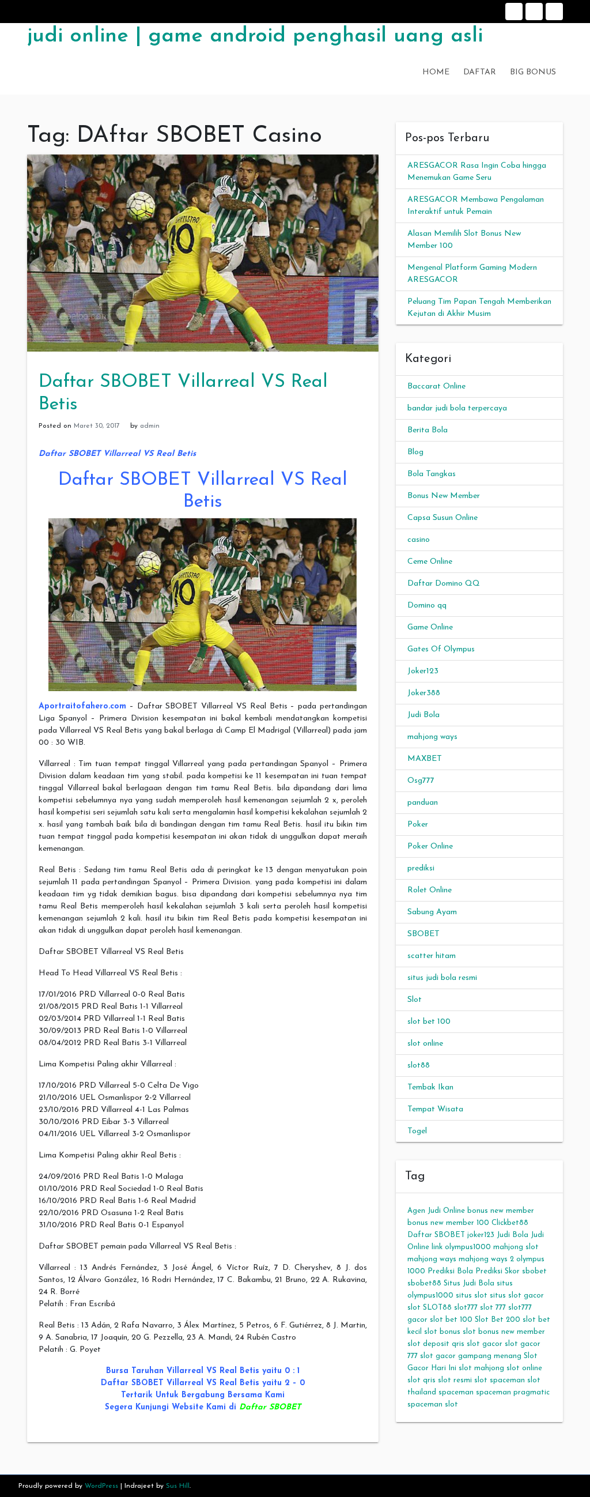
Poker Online (430, 846)
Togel (417, 1131)
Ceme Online (429, 561)
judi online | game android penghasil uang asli (255, 36)
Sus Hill (178, 1486)
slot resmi (455, 1380)
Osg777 (420, 780)
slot (414, 1307)
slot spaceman (499, 1380)
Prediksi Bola (450, 1271)
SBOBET (423, 934)
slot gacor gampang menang (470, 1356)
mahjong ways (432, 737)
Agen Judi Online (436, 1211)
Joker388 (423, 693)
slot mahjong (481, 1368)
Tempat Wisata (435, 1109)
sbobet (534, 1271)
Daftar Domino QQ (443, 583)
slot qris (421, 1380)
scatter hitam (431, 956)
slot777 (466, 1307)
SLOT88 (437, 1307)
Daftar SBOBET (270, 1407)
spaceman (456, 1392)
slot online (425, 1043)
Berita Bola (427, 430)
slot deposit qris (435, 1344)
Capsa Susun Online (442, 518)
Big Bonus (554, 11)
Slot (414, 1000)
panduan (422, 802)
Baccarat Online (436, 386)
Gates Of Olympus (441, 649)
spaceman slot (432, 1404)
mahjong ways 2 (486, 1259)
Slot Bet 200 (497, 1319)
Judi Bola (423, 715)
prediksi (420, 868)
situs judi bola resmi (442, 978)
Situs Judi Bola (469, 1283)
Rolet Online (429, 890)
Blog (415, 452)
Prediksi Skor (497, 1271)
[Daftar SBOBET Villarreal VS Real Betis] (203, 252)
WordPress (101, 1486)
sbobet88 (424, 1283)
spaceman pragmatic (513, 1392)
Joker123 (422, 671)
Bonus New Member (443, 496)
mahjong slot (516, 1247)
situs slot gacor (517, 1295)
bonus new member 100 (448, 1223)
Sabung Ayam (432, 912)
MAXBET (424, 759)
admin (150, 426)
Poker (417, 824)
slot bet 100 (429, 1021)
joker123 (480, 1235)
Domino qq (427, 605)
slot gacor (484, 1344)
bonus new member (500, 1211)
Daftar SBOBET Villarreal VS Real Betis (117, 454)
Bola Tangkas (431, 474)
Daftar (534, 11)
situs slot (471, 1295)
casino (418, 540)
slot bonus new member (504, 1332)
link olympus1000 (461, 1247)
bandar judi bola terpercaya (457, 408)
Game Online (430, 627)
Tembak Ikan (430, 1087)
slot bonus (442, 1332)
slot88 (418, 1065)
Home (514, 11)
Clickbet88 (509, 1223)
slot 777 (493, 1307)
